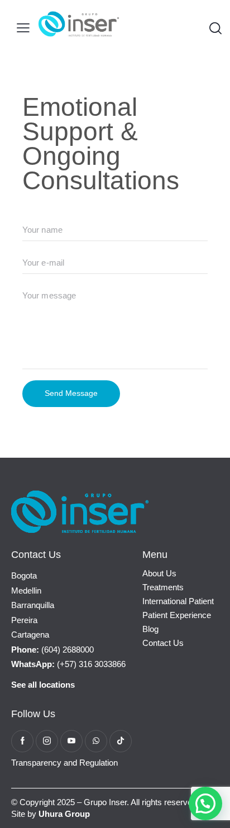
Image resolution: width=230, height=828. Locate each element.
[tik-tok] (120, 741)
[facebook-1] (22, 741)
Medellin (26, 590)
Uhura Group (64, 814)
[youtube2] (71, 741)
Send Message (71, 393)
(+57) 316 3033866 (68, 664)
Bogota (24, 575)
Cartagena (30, 634)
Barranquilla (32, 605)
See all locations (43, 684)
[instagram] (47, 741)
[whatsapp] (96, 741)
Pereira (24, 620)
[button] (23, 28)
